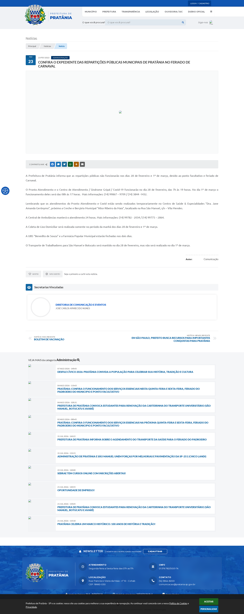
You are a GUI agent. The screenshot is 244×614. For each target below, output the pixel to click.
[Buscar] (183, 22)
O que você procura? (93, 22)
